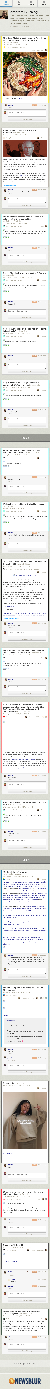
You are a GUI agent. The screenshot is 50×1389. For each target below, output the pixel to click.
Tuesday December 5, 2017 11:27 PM (16, 655)
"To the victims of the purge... (16, 872)
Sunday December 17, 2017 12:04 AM (16, 455)
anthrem (10, 105)
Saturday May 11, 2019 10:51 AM (15, 44)
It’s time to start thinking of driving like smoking (24, 504)
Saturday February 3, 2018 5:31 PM (15, 223)
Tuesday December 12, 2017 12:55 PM (17, 508)
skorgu (13, 1279)
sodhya (5, 1015)
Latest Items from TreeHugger (14, 226)
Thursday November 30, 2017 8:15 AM (16, 714)
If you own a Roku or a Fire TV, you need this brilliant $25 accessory (24, 613)
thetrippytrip (11, 1021)
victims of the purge (9, 902)
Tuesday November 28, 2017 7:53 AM (16, 992)
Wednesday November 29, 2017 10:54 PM (18, 807)
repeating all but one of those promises (23, 759)
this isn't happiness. (12, 1250)
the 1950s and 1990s (28, 893)
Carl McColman (10, 1319)
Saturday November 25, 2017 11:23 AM (17, 1247)
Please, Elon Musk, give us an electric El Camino (24, 273)
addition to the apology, (22, 900)
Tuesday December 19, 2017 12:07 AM (16, 387)
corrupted (23, 175)
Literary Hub (9, 138)
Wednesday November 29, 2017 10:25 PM (18, 876)
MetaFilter (8, 879)
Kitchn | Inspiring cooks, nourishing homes (18, 47)
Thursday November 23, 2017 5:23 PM (16, 1316)
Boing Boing (9, 716)
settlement (35, 900)
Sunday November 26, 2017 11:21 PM (16, 1196)
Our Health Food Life (11, 995)
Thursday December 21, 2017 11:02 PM (17, 333)
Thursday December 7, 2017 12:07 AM (16, 566)
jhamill (10, 1058)
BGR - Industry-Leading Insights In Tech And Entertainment (22, 569)
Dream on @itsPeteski (13, 1245)
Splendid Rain (9, 1083)
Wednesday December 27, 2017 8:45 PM (17, 277)
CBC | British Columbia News (14, 1199)
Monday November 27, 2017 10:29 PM (16, 1085)
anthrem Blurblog (24, 12)
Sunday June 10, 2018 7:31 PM (14, 135)
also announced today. (26, 902)
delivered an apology (25, 889)
